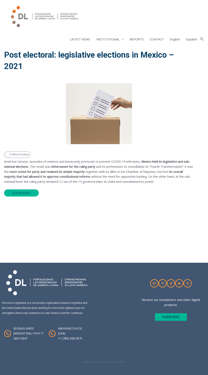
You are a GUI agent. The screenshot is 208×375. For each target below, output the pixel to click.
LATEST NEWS (80, 39)
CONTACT (157, 39)
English (175, 39)
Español (191, 39)
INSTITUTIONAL (108, 39)
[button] (202, 39)
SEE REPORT (21, 193)
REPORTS (137, 39)
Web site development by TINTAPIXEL (104, 362)
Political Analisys (19, 154)
